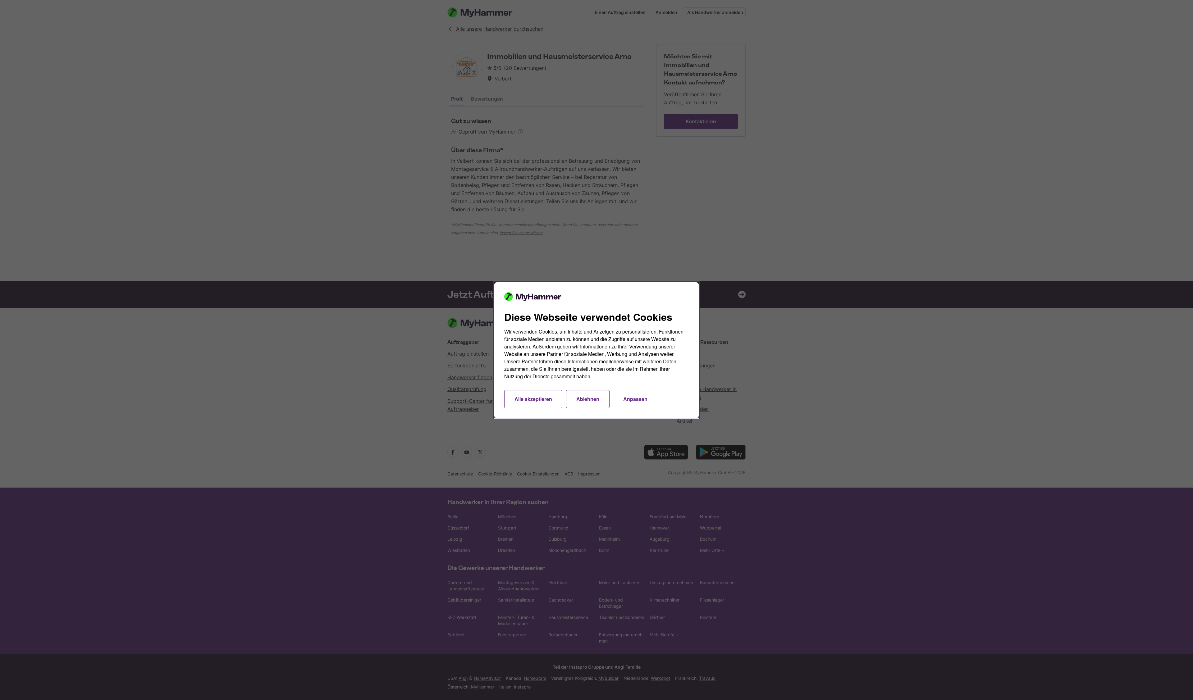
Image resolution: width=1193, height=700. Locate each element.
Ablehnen (587, 398)
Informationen (583, 361)
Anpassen (635, 398)
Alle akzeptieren (533, 398)
